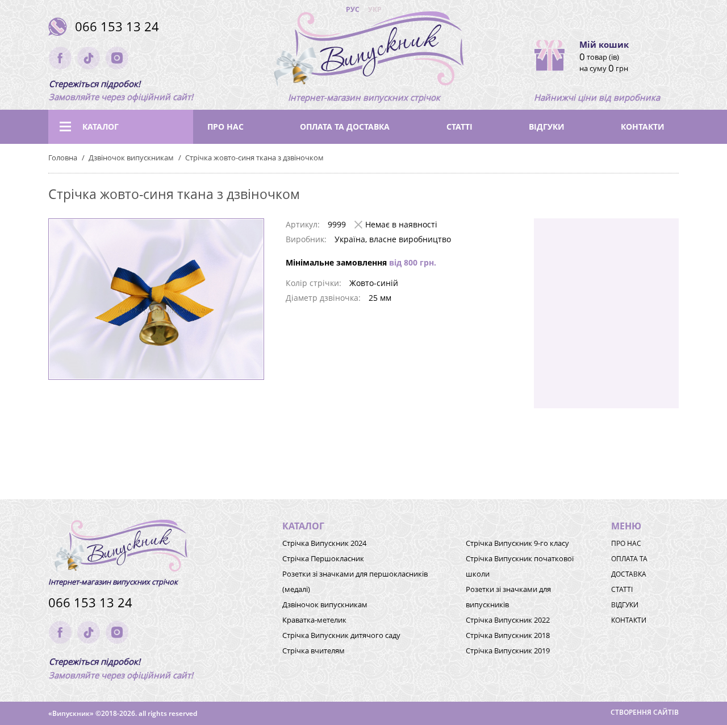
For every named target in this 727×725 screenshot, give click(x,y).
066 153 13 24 (117, 26)
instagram (117, 58)
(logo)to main (364, 51)
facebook (60, 58)
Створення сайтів (645, 712)
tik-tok (88, 58)
